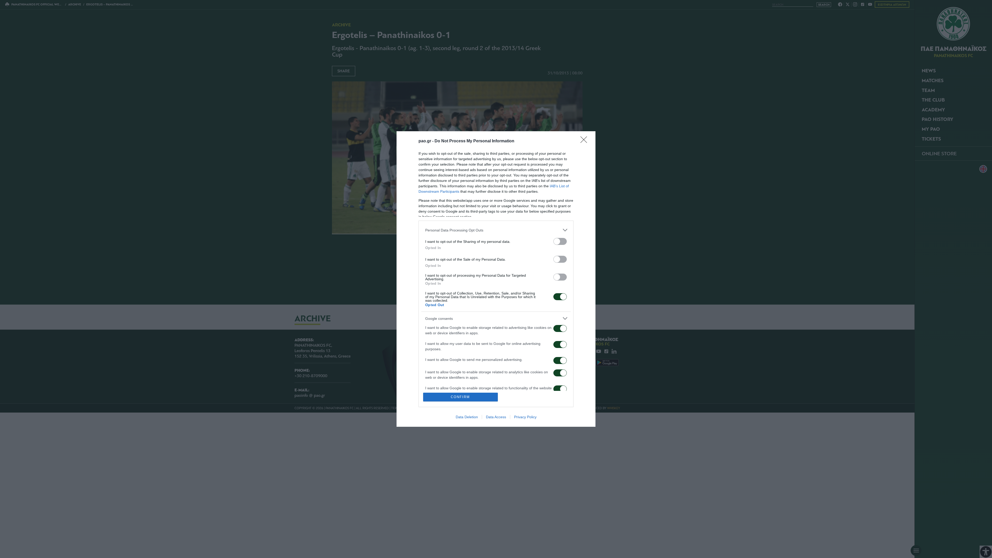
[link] (585, 141)
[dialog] (496, 279)
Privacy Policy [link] (525, 417)
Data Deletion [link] (467, 417)
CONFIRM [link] (460, 397)
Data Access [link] (496, 417)
